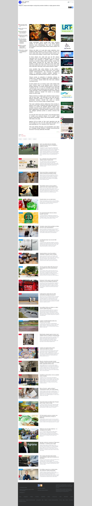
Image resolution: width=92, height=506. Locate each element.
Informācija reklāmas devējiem (43, 490)
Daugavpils (26, 496)
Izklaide (71, 496)
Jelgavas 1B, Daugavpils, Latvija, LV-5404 (26, 489)
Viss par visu (54, 496)
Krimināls (37, 496)
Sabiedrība (43, 496)
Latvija (20, 496)
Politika (31, 496)
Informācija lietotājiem (41, 488)
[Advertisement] (46, 17)
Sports (49, 496)
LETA (22, 134)
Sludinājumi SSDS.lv (22, 501)
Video (60, 496)
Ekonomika (66, 496)
